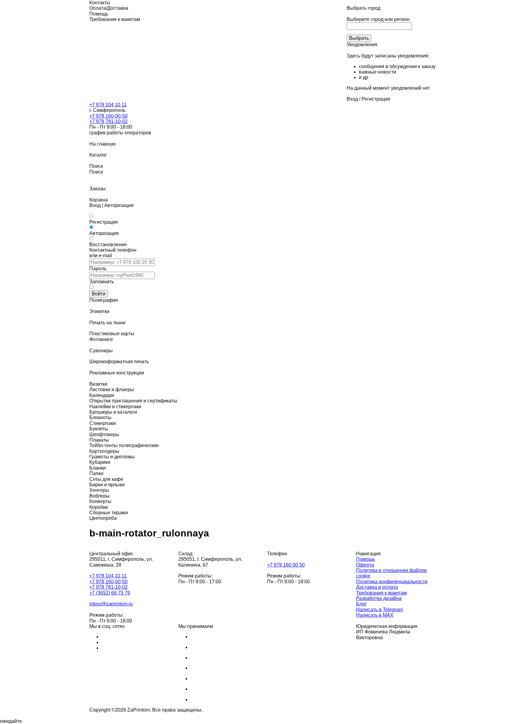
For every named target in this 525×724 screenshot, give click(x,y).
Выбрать (359, 38)
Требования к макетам (381, 592)
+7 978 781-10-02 (108, 121)
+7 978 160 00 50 (286, 564)
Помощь (365, 559)
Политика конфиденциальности (391, 581)
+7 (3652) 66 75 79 (109, 592)
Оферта (365, 564)
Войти (98, 293)
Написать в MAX (374, 615)
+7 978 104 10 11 (108, 104)
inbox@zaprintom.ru (111, 603)
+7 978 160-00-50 (108, 116)
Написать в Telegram (379, 609)
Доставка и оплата (377, 587)
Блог (361, 603)
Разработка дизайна (379, 598)
